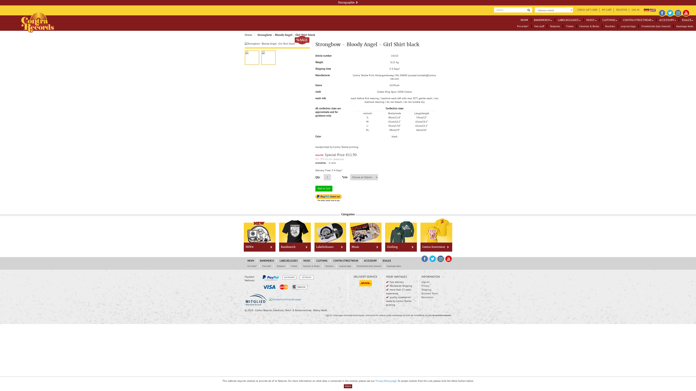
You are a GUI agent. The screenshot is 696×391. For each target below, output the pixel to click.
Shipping (426, 289)
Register (621, 9)
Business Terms (429, 293)
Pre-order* (523, 26)
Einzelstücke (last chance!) (655, 26)
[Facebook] (662, 12)
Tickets (570, 26)
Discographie (346, 2)
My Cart (607, 9)
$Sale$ (686, 20)
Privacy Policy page (386, 380)
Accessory (666, 20)
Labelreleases (568, 20)
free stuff (539, 26)
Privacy (425, 285)
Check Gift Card (587, 9)
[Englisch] (653, 9)
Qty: (317, 177)
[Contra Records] (37, 22)
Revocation (427, 297)
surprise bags (628, 26)
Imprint (425, 282)
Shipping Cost (338, 159)
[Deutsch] (646, 9)
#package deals (684, 26)
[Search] (528, 10)
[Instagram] (678, 12)
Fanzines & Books (589, 26)
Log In (635, 9)
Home (248, 35)
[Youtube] (686, 12)
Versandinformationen (441, 315)
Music (590, 20)
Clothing (608, 20)
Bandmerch (542, 20)
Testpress (555, 26)
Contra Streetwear (637, 20)
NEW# (524, 20)
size (344, 177)
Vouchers (610, 26)
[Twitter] (670, 12)
